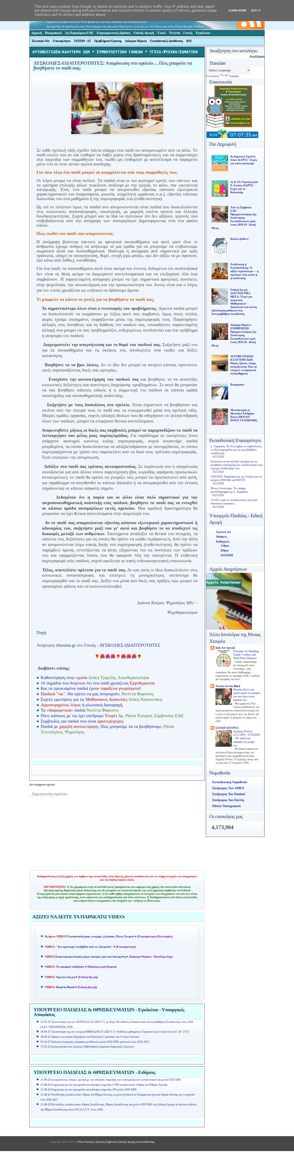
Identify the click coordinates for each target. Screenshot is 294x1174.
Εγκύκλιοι (203, 33)
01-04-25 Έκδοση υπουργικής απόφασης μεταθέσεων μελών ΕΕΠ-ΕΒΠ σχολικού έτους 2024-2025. (95, 1041)
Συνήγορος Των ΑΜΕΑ (228, 788)
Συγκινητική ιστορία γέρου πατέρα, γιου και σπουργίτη (90, 956)
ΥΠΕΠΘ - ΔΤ (82, 41)
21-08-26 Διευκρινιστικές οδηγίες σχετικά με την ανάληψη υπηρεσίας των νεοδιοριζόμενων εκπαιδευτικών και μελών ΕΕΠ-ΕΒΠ (110, 1079)
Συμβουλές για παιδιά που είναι (82, 721)
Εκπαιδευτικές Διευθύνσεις (166, 41)
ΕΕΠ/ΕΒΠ (227, 555)
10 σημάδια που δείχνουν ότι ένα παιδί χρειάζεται (98, 683)
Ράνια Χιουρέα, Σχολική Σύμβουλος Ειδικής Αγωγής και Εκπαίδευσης (116, 1141)
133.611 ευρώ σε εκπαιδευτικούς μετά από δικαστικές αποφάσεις (234, 501)
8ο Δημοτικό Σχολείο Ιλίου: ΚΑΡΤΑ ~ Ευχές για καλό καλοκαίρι (243, 160)
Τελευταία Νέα (40, 41)
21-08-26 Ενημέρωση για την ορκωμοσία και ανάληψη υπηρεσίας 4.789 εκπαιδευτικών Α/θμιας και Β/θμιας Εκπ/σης (103, 1084)
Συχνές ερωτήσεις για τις (101, 699)
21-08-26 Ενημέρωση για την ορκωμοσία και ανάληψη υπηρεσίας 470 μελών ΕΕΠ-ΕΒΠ (88, 1089)
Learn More (237, 10)
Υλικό (161, 33)
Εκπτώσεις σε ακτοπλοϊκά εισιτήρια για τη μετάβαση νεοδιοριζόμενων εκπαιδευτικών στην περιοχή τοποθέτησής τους (237, 465)
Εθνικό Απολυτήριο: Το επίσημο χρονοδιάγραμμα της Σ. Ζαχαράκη (229, 490)
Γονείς (187, 33)
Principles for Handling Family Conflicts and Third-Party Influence (246, 655)
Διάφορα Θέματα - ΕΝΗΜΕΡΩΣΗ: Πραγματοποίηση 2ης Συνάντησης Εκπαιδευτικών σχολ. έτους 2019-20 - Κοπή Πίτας (234, 335)
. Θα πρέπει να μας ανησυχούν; (97, 693)
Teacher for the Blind (227, 686)
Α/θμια (225, 545)
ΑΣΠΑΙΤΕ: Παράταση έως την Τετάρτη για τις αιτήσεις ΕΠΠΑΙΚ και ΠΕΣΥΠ (236, 478)
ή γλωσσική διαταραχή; (82, 704)
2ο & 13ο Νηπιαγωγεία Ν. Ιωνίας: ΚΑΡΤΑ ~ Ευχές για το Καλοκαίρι (244, 187)
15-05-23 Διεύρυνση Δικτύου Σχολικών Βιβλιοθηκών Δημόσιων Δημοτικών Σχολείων (87, 1046)
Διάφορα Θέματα (136, 41)
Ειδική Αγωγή (144, 33)
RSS (189, 41)
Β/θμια (225, 550)
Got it (256, 10)
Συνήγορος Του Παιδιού (228, 794)
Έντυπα (174, 33)
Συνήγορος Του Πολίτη (228, 800)
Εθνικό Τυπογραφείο (226, 806)
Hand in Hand (65, 987)
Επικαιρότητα (61, 41)
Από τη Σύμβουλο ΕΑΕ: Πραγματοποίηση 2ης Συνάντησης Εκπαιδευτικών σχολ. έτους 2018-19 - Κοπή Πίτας (234, 218)
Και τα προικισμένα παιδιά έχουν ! (91, 688)
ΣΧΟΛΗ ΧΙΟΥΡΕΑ (227, 728)
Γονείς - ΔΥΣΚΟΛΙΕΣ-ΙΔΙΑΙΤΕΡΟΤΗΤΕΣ (122, 645)
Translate (234, 76)
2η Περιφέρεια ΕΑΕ (79, 33)
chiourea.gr (66, 645)
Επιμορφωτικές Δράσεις (113, 33)
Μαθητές (221, 536)
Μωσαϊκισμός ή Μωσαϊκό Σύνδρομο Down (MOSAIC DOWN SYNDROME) (243, 415)
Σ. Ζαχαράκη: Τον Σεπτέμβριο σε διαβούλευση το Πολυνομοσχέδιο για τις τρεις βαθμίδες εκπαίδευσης (236, 450)
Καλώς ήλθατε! (239, 238)
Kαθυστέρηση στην (95, 677)
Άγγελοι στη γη (66, 977)
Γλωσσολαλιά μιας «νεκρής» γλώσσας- (100, 936)
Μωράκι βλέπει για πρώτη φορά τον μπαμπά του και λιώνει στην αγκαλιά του (246, 695)
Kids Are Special (225, 647)
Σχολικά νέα (223, 532)
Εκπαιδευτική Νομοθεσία (229, 782)
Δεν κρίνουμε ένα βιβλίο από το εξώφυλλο (84, 946)
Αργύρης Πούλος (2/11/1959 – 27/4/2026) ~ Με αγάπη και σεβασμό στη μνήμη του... (246, 738)
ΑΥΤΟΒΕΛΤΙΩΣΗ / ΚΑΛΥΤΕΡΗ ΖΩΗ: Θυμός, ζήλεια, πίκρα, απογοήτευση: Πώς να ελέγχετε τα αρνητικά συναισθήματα (243, 365)
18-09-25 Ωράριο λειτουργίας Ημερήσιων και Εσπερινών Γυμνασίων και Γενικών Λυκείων (89, 1036)
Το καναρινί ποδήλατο (70, 966)
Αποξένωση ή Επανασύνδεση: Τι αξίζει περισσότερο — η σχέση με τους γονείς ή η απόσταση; (244, 271)
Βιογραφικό (53, 33)
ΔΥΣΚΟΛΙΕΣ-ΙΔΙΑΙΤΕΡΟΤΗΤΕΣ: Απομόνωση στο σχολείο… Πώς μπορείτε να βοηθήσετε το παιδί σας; (113, 65)
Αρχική (36, 33)
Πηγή (41, 632)
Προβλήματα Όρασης (108, 41)
